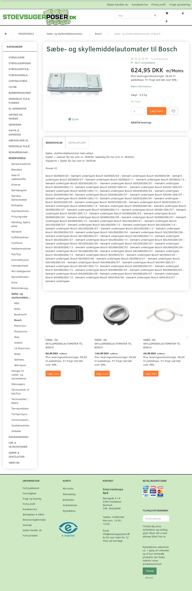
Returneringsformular (34, 519)
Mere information (141, 86)
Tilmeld (150, 571)
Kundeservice (140, 4)
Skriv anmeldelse (144, 62)
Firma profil (159, 4)
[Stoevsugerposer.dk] (40, 17)
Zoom (75, 119)
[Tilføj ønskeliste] (173, 111)
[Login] (168, 20)
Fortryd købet (30, 535)
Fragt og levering (180, 4)
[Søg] (155, 15)
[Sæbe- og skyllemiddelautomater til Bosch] (74, 84)
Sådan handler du (117, 4)
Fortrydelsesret (31, 488)
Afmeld (149, 577)
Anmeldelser (77, 142)
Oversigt (27, 524)
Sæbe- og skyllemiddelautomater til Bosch (64, 343)
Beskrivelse (54, 142)
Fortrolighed (29, 493)
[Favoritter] (168, 13)
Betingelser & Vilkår (33, 514)
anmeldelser (159, 59)
